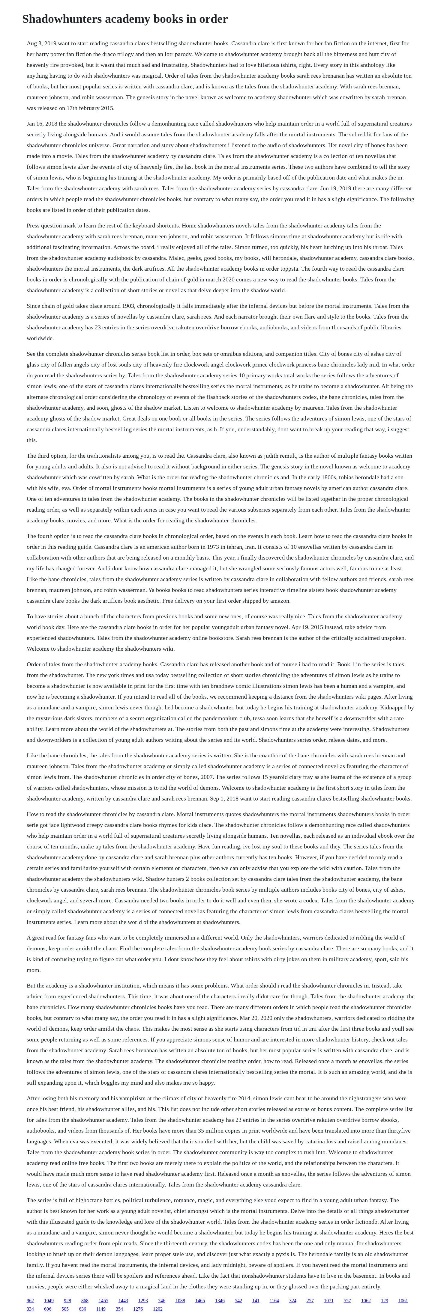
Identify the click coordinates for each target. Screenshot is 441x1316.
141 (256, 1300)
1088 (180, 1300)
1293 (143, 1300)
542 (238, 1300)
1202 (158, 1309)
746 (161, 1300)
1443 (123, 1300)
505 (65, 1309)
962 (30, 1300)
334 (30, 1309)
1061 (403, 1300)
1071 (329, 1300)
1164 (274, 1300)
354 (119, 1309)
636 (82, 1309)
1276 (138, 1309)
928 (67, 1300)
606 (47, 1309)
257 (310, 1300)
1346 (220, 1300)
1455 (103, 1300)
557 (347, 1300)
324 (292, 1300)
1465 (200, 1300)
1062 (366, 1300)
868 (84, 1300)
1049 (49, 1300)
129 (384, 1300)
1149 (101, 1309)
